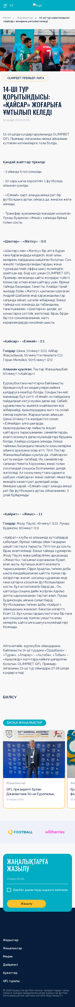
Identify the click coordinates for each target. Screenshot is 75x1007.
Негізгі (7, 17)
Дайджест (10, 964)
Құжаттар (10, 972)
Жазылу (26, 903)
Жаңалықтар (25, 17)
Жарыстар (10, 940)
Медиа (8, 956)
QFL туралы (11, 981)
